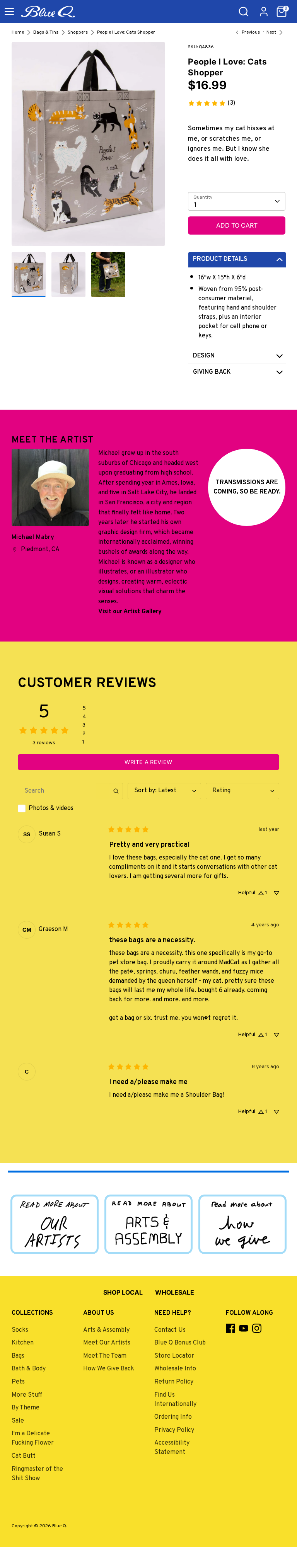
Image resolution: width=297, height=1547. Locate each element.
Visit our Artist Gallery (130, 612)
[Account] (263, 8)
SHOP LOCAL (123, 1292)
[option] (88, 147)
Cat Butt (24, 1456)
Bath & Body (29, 1369)
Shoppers (78, 32)
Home (18, 32)
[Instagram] (256, 1328)
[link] (211, 103)
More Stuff (27, 1395)
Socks (20, 1330)
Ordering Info (173, 1417)
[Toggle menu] (9, 11)
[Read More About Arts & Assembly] (148, 1224)
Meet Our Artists (106, 1343)
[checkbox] (70, 808)
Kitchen (23, 1343)
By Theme (25, 1408)
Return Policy (173, 1382)
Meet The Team (104, 1356)
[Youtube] (243, 1328)
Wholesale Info (175, 1369)
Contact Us (170, 1330)
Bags (18, 1356)
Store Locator (174, 1356)
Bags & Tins (45, 32)
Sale (18, 1421)
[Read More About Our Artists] (54, 1224)
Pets (18, 1382)
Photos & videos (51, 808)
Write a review (148, 762)
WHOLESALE (174, 1292)
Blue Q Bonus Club (180, 1343)
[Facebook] (230, 1328)
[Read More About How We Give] (242, 1224)
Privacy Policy (174, 1430)
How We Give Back (108, 1369)
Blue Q (59, 1526)
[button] (281, 11)
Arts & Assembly (106, 1330)
